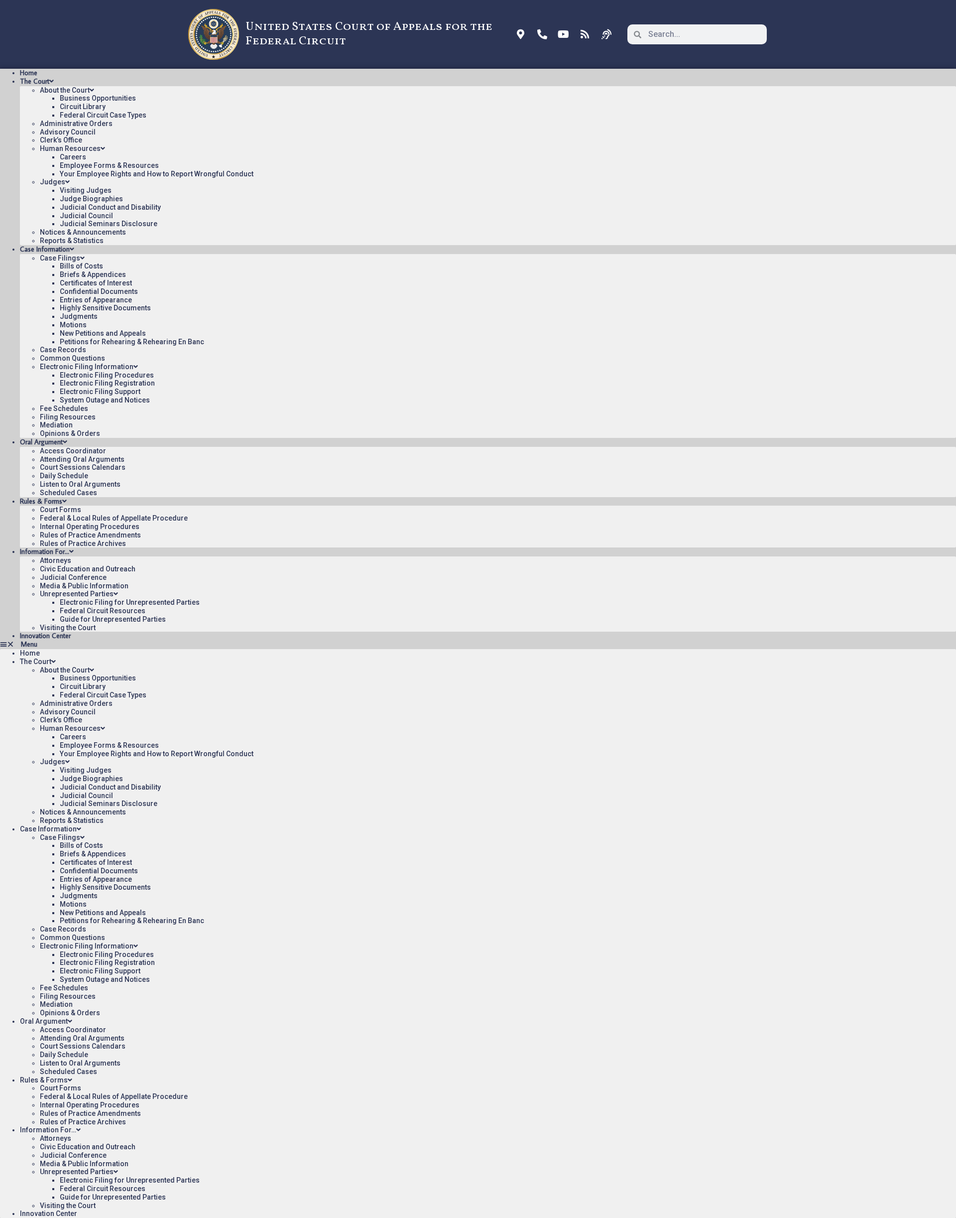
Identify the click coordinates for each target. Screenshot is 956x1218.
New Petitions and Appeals (103, 333)
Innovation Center (45, 635)
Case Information (45, 249)
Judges (52, 182)
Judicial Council (86, 216)
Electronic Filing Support (100, 392)
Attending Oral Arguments (82, 459)
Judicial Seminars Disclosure (108, 224)
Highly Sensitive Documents (105, 308)
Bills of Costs (81, 266)
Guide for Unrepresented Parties (113, 619)
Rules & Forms (41, 501)
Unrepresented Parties (77, 594)
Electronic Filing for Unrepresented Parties (130, 602)
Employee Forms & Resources (109, 165)
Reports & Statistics (72, 241)
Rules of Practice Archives (83, 543)
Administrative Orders (76, 124)
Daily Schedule (64, 476)
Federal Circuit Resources (102, 611)
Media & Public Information (84, 586)
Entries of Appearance (96, 300)
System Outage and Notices (105, 400)
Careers (73, 157)
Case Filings (60, 258)
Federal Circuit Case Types (103, 115)
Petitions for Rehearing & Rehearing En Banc (132, 342)
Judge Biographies (91, 199)
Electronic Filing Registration (107, 383)
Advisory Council (68, 132)
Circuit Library (83, 107)
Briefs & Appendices (93, 274)
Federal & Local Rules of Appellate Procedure (114, 518)
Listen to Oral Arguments (80, 484)
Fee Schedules (64, 408)
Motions (73, 325)
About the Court (65, 90)
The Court (34, 81)
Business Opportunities (98, 98)
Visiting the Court (68, 628)
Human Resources (70, 148)
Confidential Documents (99, 291)
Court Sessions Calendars (82, 467)
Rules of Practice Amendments (90, 535)
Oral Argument (41, 441)
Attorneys (55, 560)
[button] (478, 644)
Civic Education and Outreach (87, 569)
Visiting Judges (86, 190)
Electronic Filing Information (86, 367)
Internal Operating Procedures (89, 527)
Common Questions (72, 358)
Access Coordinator (73, 451)
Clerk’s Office (61, 140)
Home (28, 72)
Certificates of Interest (96, 283)
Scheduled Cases (68, 493)
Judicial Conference (73, 577)
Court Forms (60, 510)
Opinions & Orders (70, 433)
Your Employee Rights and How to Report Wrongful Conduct (156, 174)
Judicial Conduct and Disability (110, 207)
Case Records (63, 350)
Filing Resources (68, 417)
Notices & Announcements (83, 232)
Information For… (44, 551)
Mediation (56, 425)
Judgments (79, 316)
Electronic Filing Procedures (107, 375)
